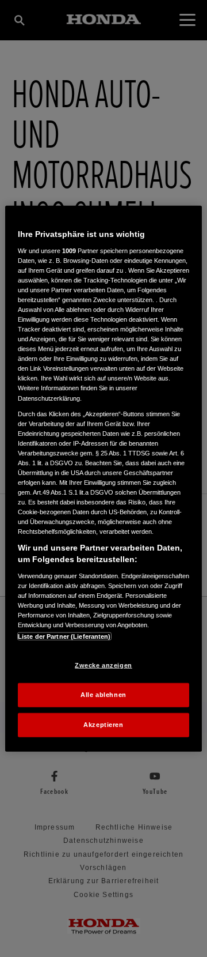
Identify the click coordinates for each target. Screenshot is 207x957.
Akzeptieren (103, 724)
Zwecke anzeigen (103, 665)
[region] (103, 479)
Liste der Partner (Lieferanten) (64, 636)
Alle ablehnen (103, 694)
